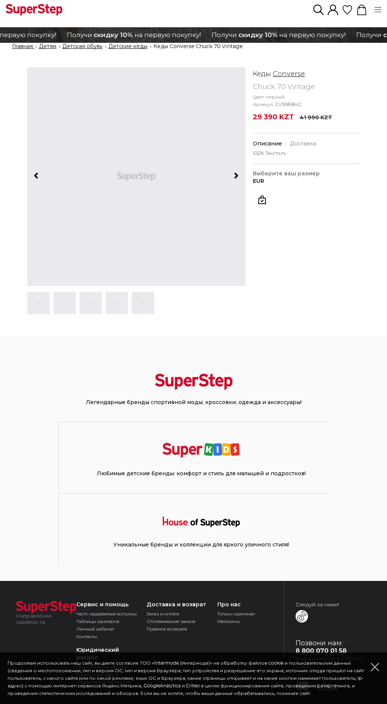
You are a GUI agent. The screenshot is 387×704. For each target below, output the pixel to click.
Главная (23, 46)
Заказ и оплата (163, 614)
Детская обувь (82, 46)
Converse (289, 74)
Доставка (303, 143)
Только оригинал (236, 614)
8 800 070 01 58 (321, 650)
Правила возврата (167, 629)
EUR (258, 181)
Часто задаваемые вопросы (106, 614)
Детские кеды (127, 46)
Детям (47, 46)
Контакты (86, 636)
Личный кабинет (95, 629)
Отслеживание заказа (171, 621)
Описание (267, 143)
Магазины (228, 621)
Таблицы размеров (97, 621)
